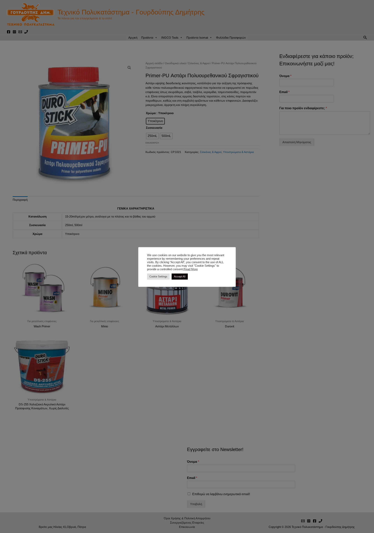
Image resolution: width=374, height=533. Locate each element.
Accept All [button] (179, 276)
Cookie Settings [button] (158, 276)
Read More (190, 269)
